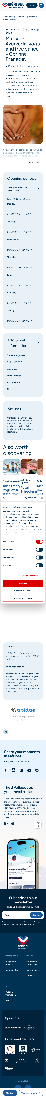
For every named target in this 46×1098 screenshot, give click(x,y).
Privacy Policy (7, 924)
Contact (10, 1093)
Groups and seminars (10, 963)
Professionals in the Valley (32, 963)
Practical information (10, 993)
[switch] (39, 550)
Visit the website (29, 1093)
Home (4, 17)
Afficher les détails (29, 576)
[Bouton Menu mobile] (41, 5)
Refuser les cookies (23, 598)
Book (31, 5)
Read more (33, 162)
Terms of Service (22, 924)
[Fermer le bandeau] (42, 498)
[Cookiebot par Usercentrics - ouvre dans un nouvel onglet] (27, 498)
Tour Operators (12, 970)
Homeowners (32, 970)
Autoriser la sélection (23, 591)
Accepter (23, 583)
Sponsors (30, 975)
